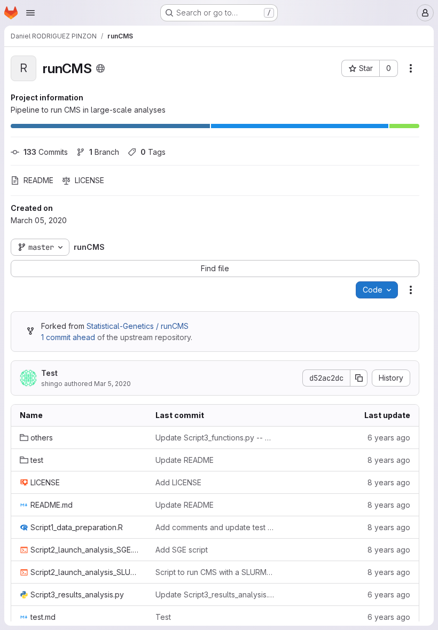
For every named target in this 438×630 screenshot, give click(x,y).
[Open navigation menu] (30, 12)
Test (49, 372)
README (38, 180)
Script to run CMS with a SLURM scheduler (214, 572)
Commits (46, 151)
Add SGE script (181, 549)
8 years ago (388, 459)
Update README (184, 459)
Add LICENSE (178, 482)
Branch (104, 151)
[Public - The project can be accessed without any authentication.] (100, 68)
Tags (153, 151)
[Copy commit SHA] (358, 378)
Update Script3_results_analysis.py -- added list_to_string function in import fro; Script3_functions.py (214, 594)
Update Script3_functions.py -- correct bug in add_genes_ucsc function (214, 437)
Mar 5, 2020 (112, 384)
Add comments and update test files (214, 527)
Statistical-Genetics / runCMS (138, 325)
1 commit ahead (68, 337)
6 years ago (388, 437)
